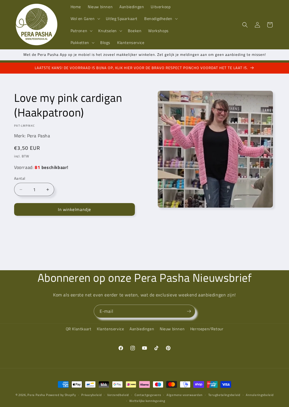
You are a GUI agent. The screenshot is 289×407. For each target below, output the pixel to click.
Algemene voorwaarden (185, 395)
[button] (84, 19)
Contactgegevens (148, 395)
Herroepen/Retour (207, 329)
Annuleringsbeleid (259, 395)
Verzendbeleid (118, 395)
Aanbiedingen (142, 329)
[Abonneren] (189, 311)
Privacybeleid (91, 395)
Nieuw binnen (172, 329)
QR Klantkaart (78, 329)
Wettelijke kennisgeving (147, 401)
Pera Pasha (36, 395)
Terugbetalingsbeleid (224, 395)
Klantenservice (110, 329)
